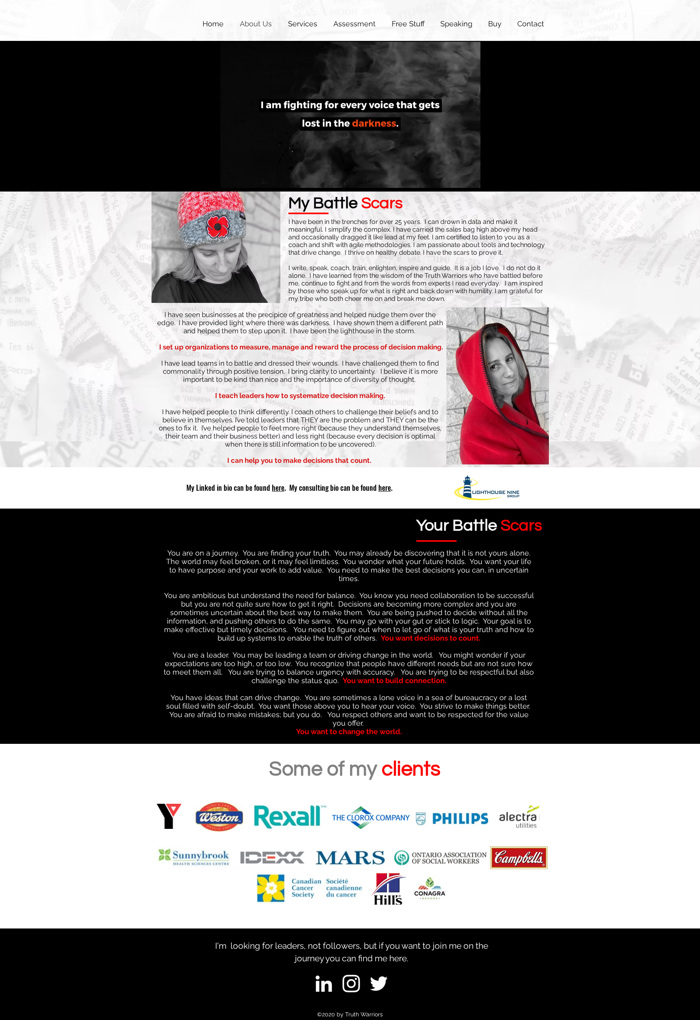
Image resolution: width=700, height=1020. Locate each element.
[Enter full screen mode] (469, 177)
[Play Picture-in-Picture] (455, 177)
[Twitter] (379, 983)
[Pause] (231, 177)
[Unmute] (244, 177)
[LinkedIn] (323, 983)
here (278, 487)
